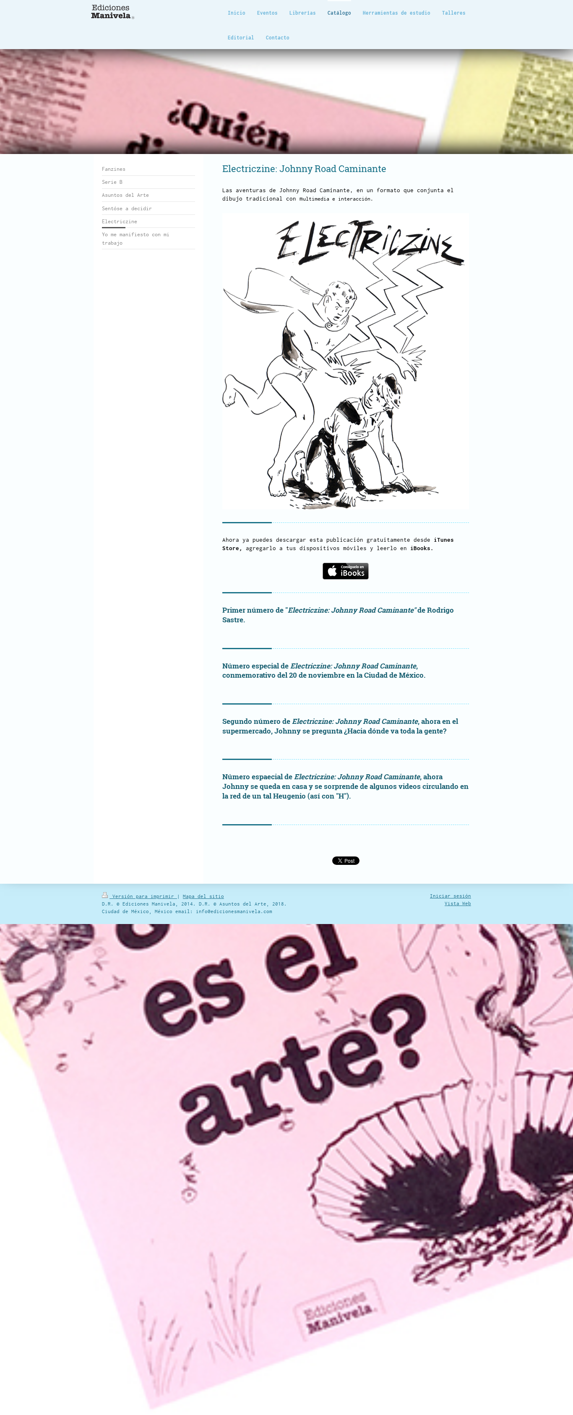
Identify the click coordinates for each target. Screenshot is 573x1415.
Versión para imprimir (143, 896)
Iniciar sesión (450, 895)
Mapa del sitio (203, 896)
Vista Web (458, 903)
